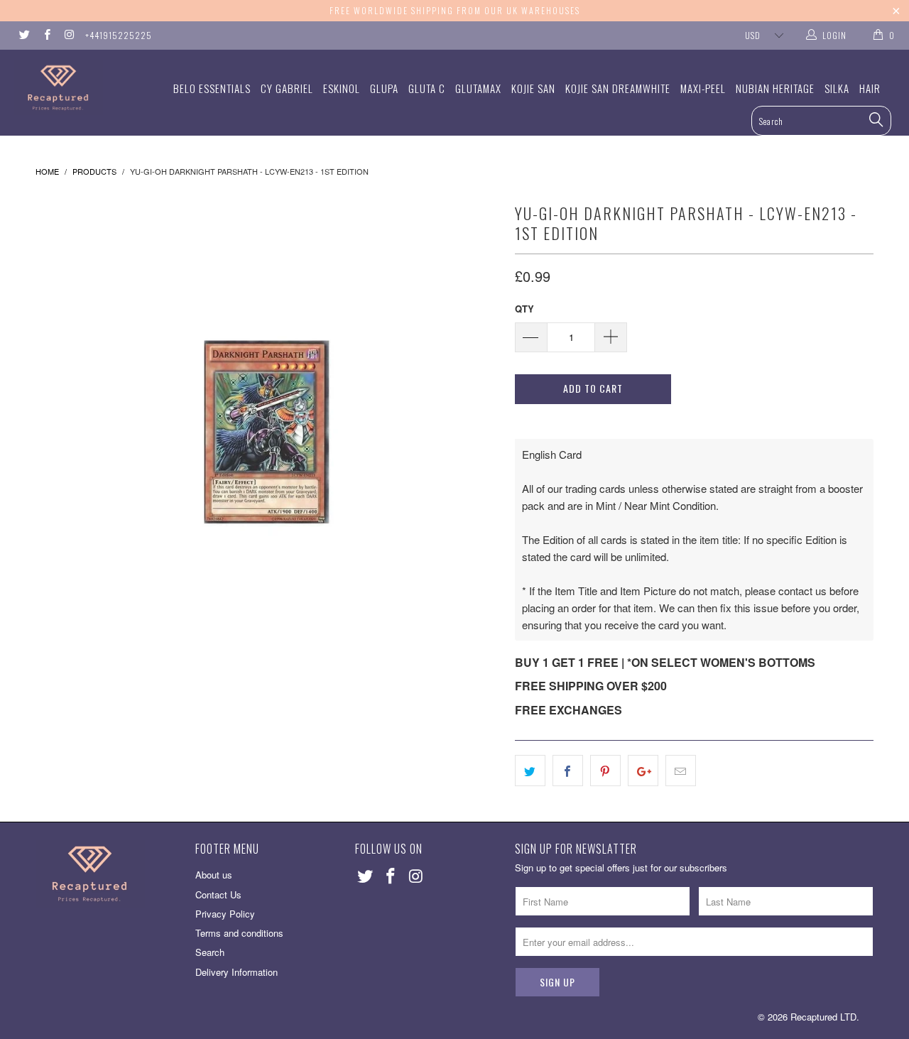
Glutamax (478, 88)
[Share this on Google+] (643, 770)
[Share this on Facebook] (568, 770)
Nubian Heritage (775, 88)
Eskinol (341, 88)
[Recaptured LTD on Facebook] (46, 35)
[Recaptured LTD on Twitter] (24, 35)
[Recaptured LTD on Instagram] (68, 35)
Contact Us (218, 894)
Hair (870, 88)
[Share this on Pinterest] (605, 770)
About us (213, 874)
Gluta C (426, 88)
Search (209, 952)
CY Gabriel (287, 88)
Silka (836, 88)
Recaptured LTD (823, 1016)
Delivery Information (236, 972)
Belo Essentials (212, 88)
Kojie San (533, 88)
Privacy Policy (225, 913)
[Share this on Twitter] (530, 770)
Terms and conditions (239, 933)
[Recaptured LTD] (80, 88)
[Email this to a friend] (680, 770)
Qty (524, 308)
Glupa (384, 88)
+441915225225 (118, 35)
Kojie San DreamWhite (617, 88)
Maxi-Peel (703, 88)
